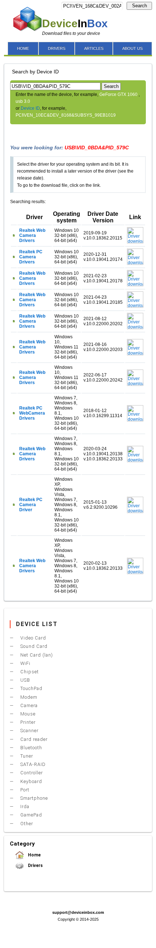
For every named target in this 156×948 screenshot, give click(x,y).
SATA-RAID (32, 764)
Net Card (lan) (36, 655)
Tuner (26, 756)
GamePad (30, 815)
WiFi (24, 663)
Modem (28, 697)
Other (26, 823)
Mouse (27, 714)
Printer (27, 722)
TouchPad (30, 688)
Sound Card (33, 646)
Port (24, 789)
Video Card (32, 638)
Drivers (35, 865)
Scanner (28, 730)
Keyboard (30, 781)
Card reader (33, 739)
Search (139, 5)
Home (34, 855)
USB (24, 680)
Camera (28, 705)
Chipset (29, 671)
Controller (31, 772)
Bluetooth (30, 747)
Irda (24, 806)
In (75, 23)
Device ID (30, 108)
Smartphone (33, 798)
